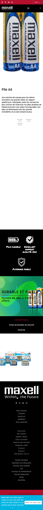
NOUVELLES (21, 416)
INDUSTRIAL (21, 480)
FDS (21, 469)
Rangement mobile (21, 445)
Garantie (21, 330)
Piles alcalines (14, 85)
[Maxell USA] (7, 9)
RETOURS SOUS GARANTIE (21, 466)
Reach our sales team (33, 502)
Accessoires (21, 431)
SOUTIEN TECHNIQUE (21, 460)
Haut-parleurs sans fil (21, 454)
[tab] (21, 319)
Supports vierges (21, 437)
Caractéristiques (21, 320)
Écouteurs (21, 448)
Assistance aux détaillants (21, 463)
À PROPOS (21, 414)
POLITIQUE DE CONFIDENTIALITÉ (21, 472)
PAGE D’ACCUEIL (21, 411)
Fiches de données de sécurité (21, 325)
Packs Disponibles (8, 120)
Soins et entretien (21, 440)
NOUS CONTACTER (21, 422)
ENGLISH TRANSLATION (21, 474)
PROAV (21, 477)
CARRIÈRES (21, 419)
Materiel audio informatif (21, 442)
